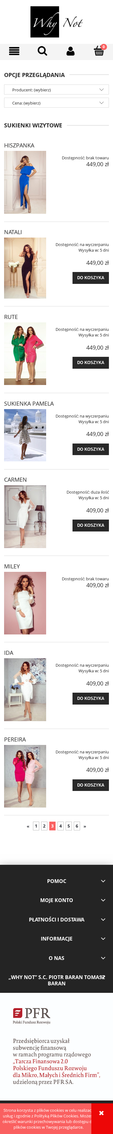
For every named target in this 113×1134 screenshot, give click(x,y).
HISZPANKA (19, 145)
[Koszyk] (99, 51)
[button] (14, 51)
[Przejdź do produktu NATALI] (25, 268)
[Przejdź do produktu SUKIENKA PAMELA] (25, 435)
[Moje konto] (70, 51)
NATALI (13, 232)
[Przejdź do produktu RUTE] (25, 353)
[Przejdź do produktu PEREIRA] (25, 776)
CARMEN (15, 479)
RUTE (11, 317)
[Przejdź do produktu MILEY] (25, 603)
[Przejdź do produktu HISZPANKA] (25, 182)
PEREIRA (15, 739)
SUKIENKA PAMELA (29, 403)
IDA (8, 652)
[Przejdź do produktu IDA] (25, 689)
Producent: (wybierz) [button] (31, 90)
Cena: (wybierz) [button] (26, 103)
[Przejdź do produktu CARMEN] (25, 516)
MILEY (12, 566)
